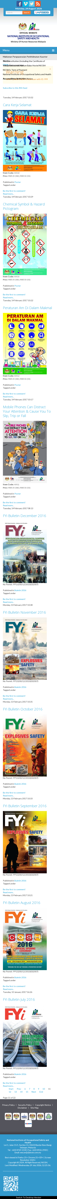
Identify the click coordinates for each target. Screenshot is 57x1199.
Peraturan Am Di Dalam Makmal (27, 307)
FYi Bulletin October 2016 (22, 709)
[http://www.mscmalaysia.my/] (24, 1116)
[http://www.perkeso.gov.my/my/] (48, 1116)
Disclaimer (22, 1108)
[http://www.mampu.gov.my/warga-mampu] (28, 1123)
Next (34, 1091)
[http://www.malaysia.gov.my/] (8, 1116)
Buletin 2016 (20, 590)
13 (15, 1091)
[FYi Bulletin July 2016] (25, 1035)
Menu (6, 50)
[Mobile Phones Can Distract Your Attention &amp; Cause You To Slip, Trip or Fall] (25, 451)
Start (11, 1089)
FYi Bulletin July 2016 (19, 999)
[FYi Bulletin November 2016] (25, 648)
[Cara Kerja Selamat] (25, 140)
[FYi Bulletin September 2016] (25, 842)
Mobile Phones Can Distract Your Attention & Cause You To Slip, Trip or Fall (27, 411)
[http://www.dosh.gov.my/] (40, 1116)
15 (27, 1091)
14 (21, 1091)
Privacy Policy (8, 1105)
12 (10, 1091)
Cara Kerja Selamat (17, 104)
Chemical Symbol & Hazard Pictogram (24, 206)
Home (5, 64)
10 (44, 1089)
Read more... (8, 194)
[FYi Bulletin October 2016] (25, 745)
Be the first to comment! (14, 191)
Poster (17, 182)
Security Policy (25, 1105)
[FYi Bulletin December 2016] (25, 551)
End (41, 1091)
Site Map (35, 1108)
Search (26, 12)
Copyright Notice (43, 1105)
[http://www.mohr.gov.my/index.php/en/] (32, 1116)
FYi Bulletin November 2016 (24, 612)
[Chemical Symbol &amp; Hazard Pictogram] (25, 244)
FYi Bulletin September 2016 (24, 805)
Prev (19, 1089)
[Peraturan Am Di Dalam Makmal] (25, 343)
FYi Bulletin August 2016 (21, 902)
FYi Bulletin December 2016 (24, 515)
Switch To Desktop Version (28, 1197)
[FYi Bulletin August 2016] (25, 938)
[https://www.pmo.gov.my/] (16, 1116)
